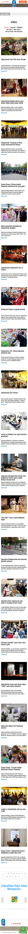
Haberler (6, 14)
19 (11, 873)
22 (19, 873)
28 (15, 876)
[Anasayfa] (2, 14)
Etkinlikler (19, 27)
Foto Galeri (9, 29)
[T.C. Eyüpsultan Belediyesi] (3, 923)
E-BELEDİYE (23, 2)
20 (14, 873)
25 (7, 876)
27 (12, 876)
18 (8, 873)
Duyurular (13, 27)
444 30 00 (5, 2)
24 (24, 873)
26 (9, 876)
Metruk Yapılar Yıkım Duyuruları (14, 31)
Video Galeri (17, 29)
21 (16, 873)
